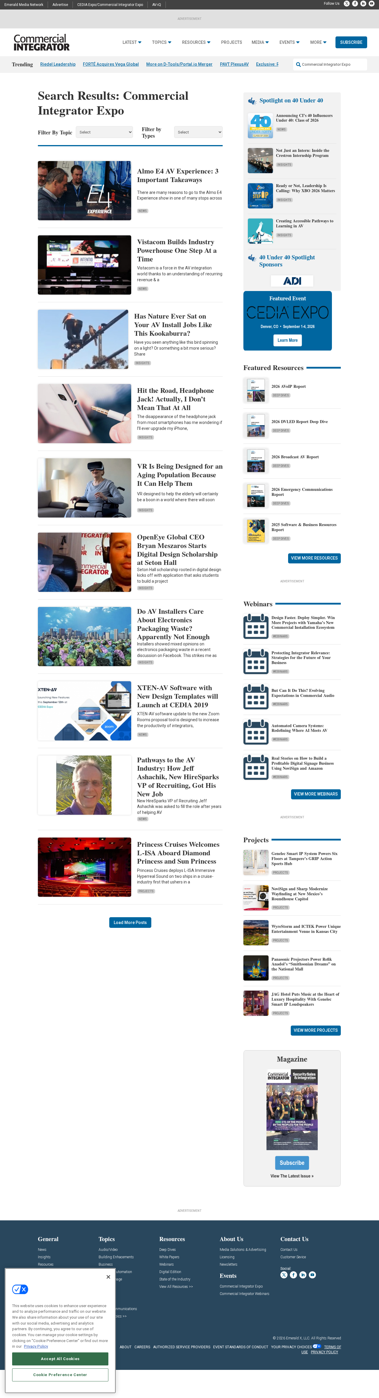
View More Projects (316, 1030)
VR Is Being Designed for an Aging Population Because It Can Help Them (180, 474)
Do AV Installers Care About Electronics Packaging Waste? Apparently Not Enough (173, 624)
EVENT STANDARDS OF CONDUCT (240, 1347)
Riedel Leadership (58, 64)
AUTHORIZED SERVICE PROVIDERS (181, 1347)
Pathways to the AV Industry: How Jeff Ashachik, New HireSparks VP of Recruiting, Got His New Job (178, 776)
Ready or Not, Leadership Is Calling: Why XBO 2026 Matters (306, 188)
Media (258, 42)
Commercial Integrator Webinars (244, 1294)
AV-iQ (156, 5)
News (143, 211)
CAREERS (142, 1347)
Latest (130, 42)
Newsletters (228, 1265)
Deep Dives (281, 395)
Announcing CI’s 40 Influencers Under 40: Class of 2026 (304, 117)
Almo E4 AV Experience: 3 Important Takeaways (178, 174)
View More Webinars (316, 794)
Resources (194, 42)
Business (106, 1265)
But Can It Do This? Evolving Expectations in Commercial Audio (303, 692)
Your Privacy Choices (291, 1347)
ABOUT (125, 1347)
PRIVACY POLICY (324, 1352)
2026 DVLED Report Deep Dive (300, 421)
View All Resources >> (176, 1287)
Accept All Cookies (60, 1359)
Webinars (280, 636)
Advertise (60, 5)
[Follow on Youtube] (372, 4)
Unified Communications (118, 1309)
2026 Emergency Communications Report (302, 491)
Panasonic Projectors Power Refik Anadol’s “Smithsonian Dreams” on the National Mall (304, 964)
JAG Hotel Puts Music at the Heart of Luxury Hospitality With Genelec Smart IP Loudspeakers (305, 999)
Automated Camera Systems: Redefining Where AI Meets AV (299, 728)
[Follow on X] (347, 4)
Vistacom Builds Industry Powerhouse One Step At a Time (177, 250)
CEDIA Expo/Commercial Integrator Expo (110, 5)
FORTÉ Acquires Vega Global (111, 64)
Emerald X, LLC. (298, 1338)
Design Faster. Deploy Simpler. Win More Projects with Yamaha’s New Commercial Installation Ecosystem (303, 622)
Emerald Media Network (23, 5)
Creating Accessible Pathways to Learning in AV (304, 223)
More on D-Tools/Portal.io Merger (179, 64)
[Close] (108, 1276)
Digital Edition (170, 1272)
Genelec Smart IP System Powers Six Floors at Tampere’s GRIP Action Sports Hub (305, 858)
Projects (231, 42)
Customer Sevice (293, 1257)
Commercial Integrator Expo (241, 1286)
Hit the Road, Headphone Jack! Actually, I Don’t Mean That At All (175, 398)
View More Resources (314, 558)
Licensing (227, 1257)
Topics (159, 42)
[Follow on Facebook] (355, 4)
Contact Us (289, 1250)
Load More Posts (130, 922)
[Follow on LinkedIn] (363, 4)
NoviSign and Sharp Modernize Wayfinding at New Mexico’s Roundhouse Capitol (300, 894)
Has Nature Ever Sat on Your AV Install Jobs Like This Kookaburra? (173, 324)
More (316, 42)
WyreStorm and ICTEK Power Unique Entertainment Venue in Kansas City (306, 928)
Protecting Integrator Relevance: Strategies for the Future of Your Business (301, 658)
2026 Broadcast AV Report (295, 457)
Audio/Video (108, 1250)
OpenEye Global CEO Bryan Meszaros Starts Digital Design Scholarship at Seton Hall (177, 549)
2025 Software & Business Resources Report (304, 527)
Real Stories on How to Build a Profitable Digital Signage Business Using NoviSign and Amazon (303, 763)
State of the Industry (174, 1279)
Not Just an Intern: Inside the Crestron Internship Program (302, 152)
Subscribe (351, 42)
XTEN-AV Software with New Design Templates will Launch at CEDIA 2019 (177, 696)
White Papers (169, 1257)
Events (287, 42)
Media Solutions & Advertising (243, 1250)
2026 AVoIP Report (289, 386)
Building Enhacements (116, 1257)
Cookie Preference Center (60, 1375)
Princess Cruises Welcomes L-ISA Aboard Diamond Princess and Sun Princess (178, 852)
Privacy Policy (36, 1346)
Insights (143, 363)
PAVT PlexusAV (234, 64)
